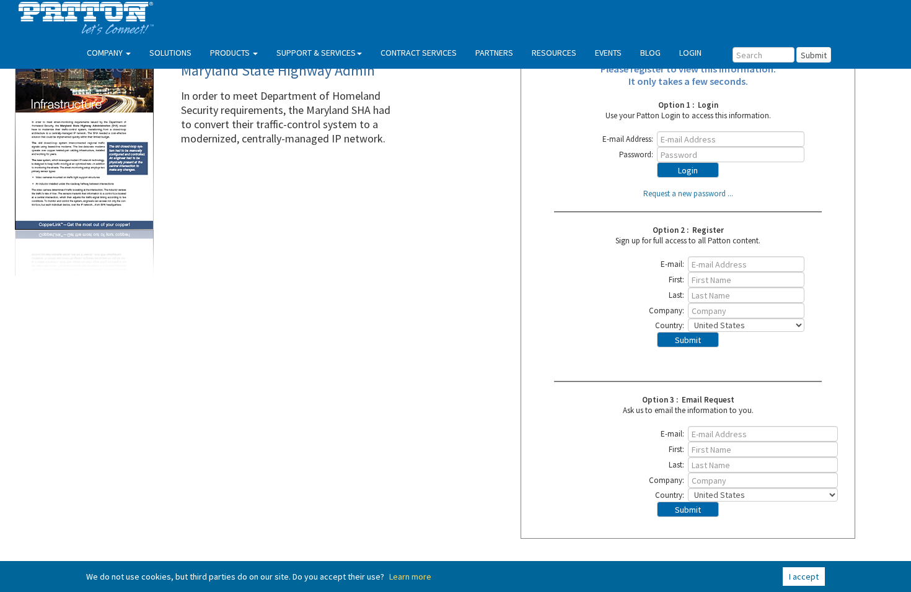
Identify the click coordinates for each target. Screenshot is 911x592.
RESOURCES (554, 52)
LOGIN (690, 52)
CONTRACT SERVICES (419, 52)
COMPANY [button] (106, 52)
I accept (804, 576)
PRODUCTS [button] (231, 52)
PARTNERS (494, 52)
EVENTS (608, 52)
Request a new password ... (688, 193)
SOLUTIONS (170, 52)
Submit (814, 55)
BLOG (650, 52)
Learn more (410, 576)
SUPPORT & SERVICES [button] (316, 52)
